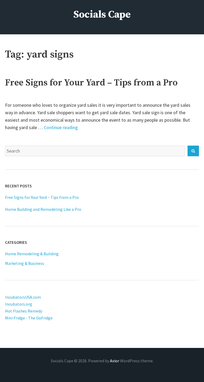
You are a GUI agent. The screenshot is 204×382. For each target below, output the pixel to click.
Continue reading (61, 127)
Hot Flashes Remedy (23, 311)
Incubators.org (18, 304)
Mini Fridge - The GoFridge (29, 318)
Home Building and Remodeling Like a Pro (43, 209)
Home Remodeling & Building (32, 253)
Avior (114, 360)
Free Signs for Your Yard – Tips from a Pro (91, 82)
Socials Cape (102, 14)
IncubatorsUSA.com (23, 297)
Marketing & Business (24, 263)
